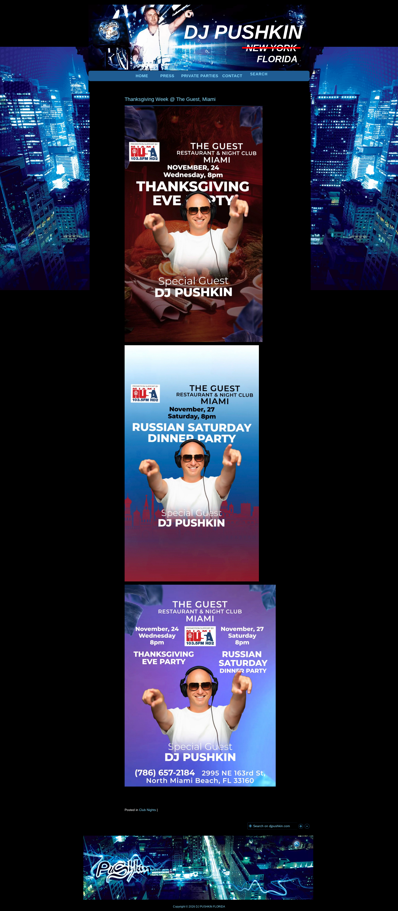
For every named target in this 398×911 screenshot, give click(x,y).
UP (294, 843)
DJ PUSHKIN (203, 906)
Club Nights (147, 810)
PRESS (167, 76)
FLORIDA (219, 906)
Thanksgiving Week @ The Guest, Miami (170, 99)
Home (142, 76)
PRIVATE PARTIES (199, 76)
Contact (232, 76)
